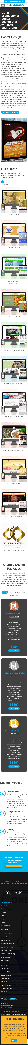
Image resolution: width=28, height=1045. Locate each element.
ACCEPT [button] (14, 1040)
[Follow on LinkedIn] (20, 893)
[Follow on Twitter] (16, 893)
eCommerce (9, 181)
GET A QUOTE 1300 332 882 (14, 1)
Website (6, 184)
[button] (3, 5)
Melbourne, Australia (7, 1007)
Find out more (16, 1033)
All (2, 181)
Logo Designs (19, 181)
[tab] (5, 592)
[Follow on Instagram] (12, 893)
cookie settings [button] (19, 1037)
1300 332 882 (5, 1003)
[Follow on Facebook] (7, 893)
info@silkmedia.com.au (7, 1005)
